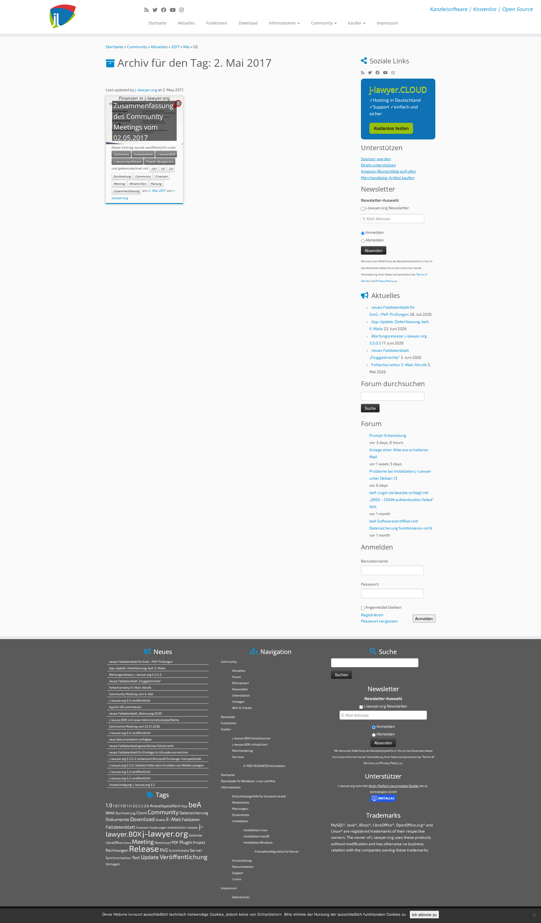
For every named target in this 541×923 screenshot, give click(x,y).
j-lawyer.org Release (127, 161)
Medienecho (240, 802)
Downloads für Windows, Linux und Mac (248, 781)
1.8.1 (153, 168)
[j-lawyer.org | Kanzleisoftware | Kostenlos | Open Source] (62, 17)
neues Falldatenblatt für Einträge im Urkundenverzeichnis (148, 752)
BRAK (110, 813)
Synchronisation (118, 858)
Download (248, 23)
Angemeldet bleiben (383, 607)
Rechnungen (117, 850)
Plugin (185, 842)
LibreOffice (114, 842)
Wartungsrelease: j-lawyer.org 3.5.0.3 (135, 674)
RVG (164, 850)
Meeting (119, 183)
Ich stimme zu (424, 914)
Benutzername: (375, 561)
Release (144, 848)
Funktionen (216, 23)
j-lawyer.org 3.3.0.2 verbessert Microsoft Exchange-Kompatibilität (155, 758)
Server (196, 850)
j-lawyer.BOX (166, 154)
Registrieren (372, 614)
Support (237, 873)
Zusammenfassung (126, 191)
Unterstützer (241, 695)
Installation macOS (256, 836)
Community (322, 23)
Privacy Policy (384, 281)
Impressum (387, 23)
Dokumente (117, 819)
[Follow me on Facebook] (165, 10)
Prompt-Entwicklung (387, 435)
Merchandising (242, 750)
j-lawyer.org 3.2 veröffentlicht (129, 778)
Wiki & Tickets (242, 708)
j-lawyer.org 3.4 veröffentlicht (129, 733)
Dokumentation (243, 866)
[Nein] (534, 915)
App (184, 806)
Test (136, 857)
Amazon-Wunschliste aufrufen (388, 171)
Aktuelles (186, 23)
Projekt (199, 842)
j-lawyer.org (146, 89)
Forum (236, 677)
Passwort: (370, 584)
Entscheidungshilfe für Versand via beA (259, 796)
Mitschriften (137, 183)
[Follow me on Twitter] (156, 10)
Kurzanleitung (242, 860)
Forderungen (158, 827)
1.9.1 (116, 806)
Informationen (283, 23)
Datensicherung (193, 812)
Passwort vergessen (379, 621)
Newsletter (240, 689)
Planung (155, 183)
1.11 (129, 806)
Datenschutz (241, 897)
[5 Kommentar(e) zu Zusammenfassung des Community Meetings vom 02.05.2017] (178, 108)
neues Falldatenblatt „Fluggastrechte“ (135, 681)
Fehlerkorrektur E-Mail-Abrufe (399, 364)
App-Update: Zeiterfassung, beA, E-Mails (137, 668)
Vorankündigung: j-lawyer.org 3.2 (132, 784)
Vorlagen (113, 864)
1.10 (123, 806)
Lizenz (236, 879)
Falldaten (191, 819)
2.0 (171, 168)
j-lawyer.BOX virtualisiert (249, 744)
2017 (175, 46)
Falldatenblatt (120, 826)
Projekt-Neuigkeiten (159, 161)
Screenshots (240, 815)
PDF (175, 842)
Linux (127, 842)
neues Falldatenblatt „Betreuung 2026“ (135, 713)
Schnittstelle (179, 850)
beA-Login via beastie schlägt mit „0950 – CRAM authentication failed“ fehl (401, 499)
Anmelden (424, 618)
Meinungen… (241, 808)
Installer (192, 827)
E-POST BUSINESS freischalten (264, 766)
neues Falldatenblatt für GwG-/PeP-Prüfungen (141, 661)
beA (195, 804)
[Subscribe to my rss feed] (148, 10)
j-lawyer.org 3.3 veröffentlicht (129, 771)
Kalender (196, 835)
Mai (186, 46)
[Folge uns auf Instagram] (183, 10)
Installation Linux (255, 830)
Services (238, 757)
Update (150, 856)
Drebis (160, 820)
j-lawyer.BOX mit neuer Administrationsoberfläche (144, 720)
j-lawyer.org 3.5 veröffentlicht (129, 700)
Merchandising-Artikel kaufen (387, 177)
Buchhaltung (122, 176)
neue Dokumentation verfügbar (130, 739)
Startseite (157, 23)
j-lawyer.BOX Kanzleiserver (251, 738)
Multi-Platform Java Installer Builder (394, 786)
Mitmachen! (240, 683)
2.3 (140, 806)
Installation (177, 827)
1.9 (162, 168)
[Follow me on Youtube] (174, 10)
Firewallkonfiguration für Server (277, 851)
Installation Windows (258, 842)
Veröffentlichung (183, 856)
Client (141, 812)
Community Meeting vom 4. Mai (131, 694)
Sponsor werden (376, 158)
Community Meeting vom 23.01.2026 (134, 726)
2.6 (146, 806)
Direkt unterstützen (378, 165)
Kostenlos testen (391, 128)
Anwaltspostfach (165, 805)
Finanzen (161, 176)
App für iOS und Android (125, 707)
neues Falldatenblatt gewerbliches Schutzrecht (141, 746)
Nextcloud (163, 842)
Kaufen (355, 23)
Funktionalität (143, 154)
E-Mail (173, 819)
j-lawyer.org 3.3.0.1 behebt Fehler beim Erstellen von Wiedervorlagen (156, 765)
